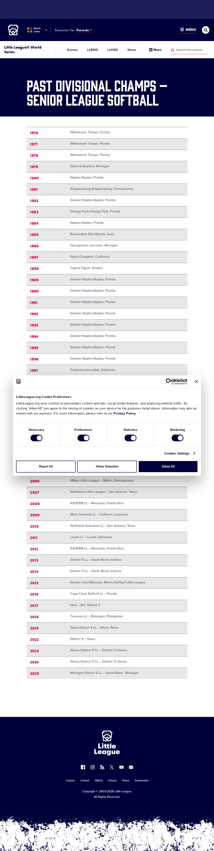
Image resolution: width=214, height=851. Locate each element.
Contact (84, 780)
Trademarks (142, 780)
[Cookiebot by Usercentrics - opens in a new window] (169, 381)
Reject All (46, 466)
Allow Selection (107, 466)
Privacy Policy (124, 413)
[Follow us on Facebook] (83, 767)
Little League (123, 791)
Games (72, 50)
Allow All (168, 466)
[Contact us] (131, 767)
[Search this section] (172, 50)
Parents (82, 30)
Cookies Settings (177, 453)
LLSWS (112, 50)
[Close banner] (196, 381)
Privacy (112, 780)
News (131, 50)
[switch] (83, 438)
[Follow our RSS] (102, 767)
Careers (70, 780)
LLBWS (92, 50)
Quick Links (37, 30)
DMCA (99, 780)
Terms (125, 780)
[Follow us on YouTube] (121, 767)
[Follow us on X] (112, 767)
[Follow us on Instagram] (92, 767)
